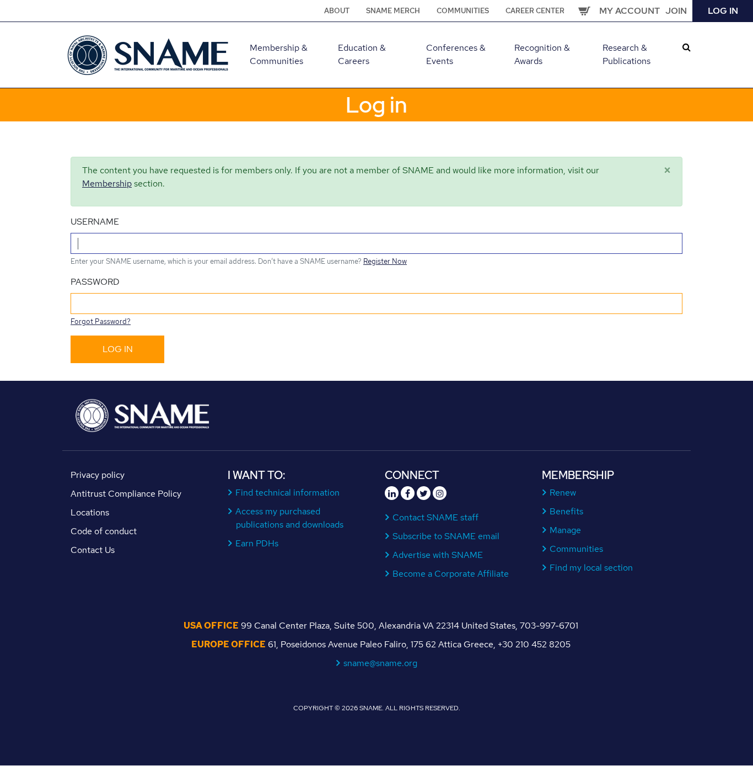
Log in (723, 11)
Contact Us (93, 550)
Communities (463, 10)
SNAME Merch (393, 10)
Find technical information (288, 492)
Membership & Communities (279, 54)
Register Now (385, 261)
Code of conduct (104, 531)
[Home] (149, 54)
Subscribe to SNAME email (446, 536)
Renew (563, 492)
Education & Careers (362, 54)
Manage (565, 530)
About (336, 10)
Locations (90, 512)
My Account (629, 11)
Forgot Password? (101, 321)
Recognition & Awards (542, 54)
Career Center (534, 10)
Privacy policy (98, 475)
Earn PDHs (257, 543)
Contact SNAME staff (435, 517)
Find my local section (591, 567)
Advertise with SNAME (438, 555)
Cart (584, 11)
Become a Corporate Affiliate (451, 573)
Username (95, 221)
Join (676, 11)
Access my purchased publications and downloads (289, 518)
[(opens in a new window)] (392, 493)
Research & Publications (626, 54)
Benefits (566, 511)
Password (95, 282)
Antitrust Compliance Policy (126, 493)
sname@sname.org (380, 663)
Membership (107, 183)
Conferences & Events (456, 54)
